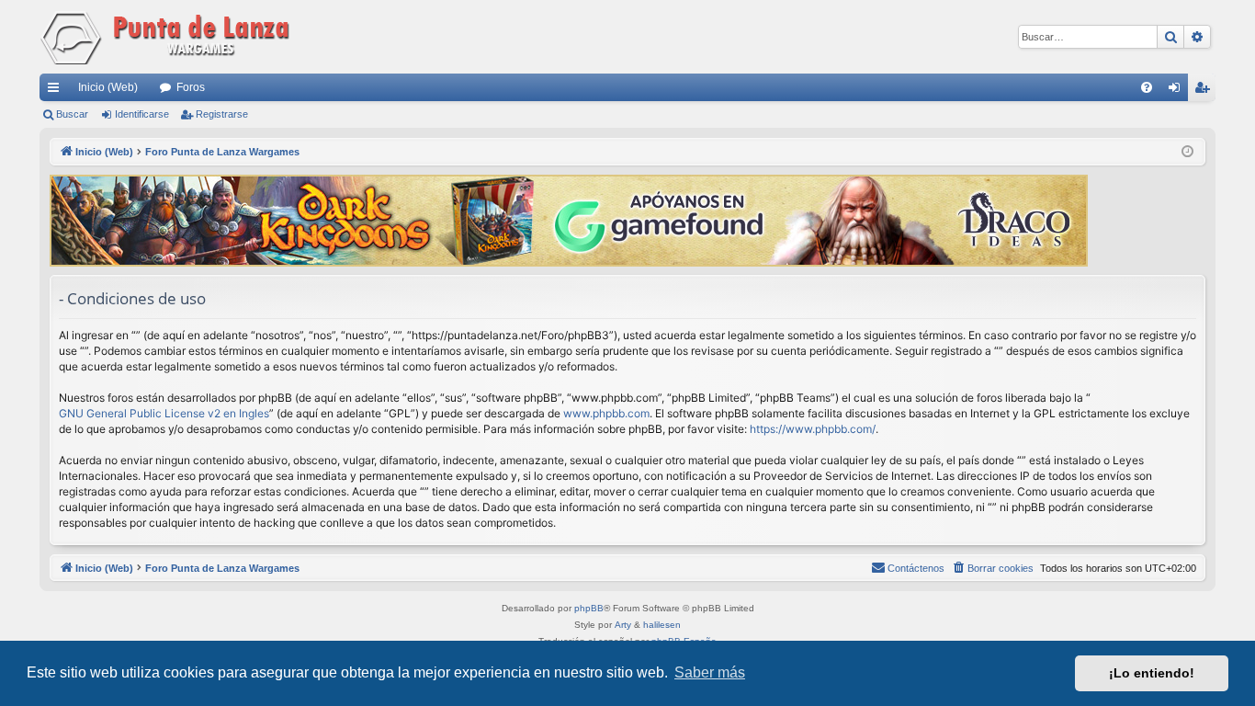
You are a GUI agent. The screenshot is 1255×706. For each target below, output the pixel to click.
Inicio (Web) (108, 87)
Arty (623, 625)
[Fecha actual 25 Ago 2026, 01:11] (1187, 152)
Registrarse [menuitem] (1205, 91)
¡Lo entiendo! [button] (1151, 673)
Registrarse (222, 114)
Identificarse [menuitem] (1178, 91)
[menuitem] (1146, 87)
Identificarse (142, 114)
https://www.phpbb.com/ (813, 429)
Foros (190, 87)
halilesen (662, 625)
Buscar (72, 114)
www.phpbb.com (606, 413)
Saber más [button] (709, 672)
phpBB (589, 608)
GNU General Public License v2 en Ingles (164, 413)
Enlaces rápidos (57, 91)
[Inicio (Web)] (168, 37)
